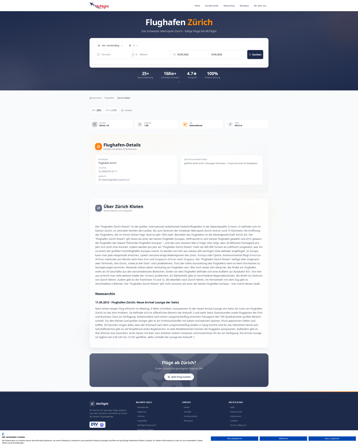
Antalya (202, 255)
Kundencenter (212, 5)
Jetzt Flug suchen (181, 376)
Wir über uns (260, 5)
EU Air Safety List (238, 425)
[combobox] (113, 54)
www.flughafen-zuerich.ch (115, 179)
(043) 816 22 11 (109, 171)
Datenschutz (236, 411)
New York (143, 259)
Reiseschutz (229, 5)
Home (197, 5)
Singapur (189, 259)
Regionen (142, 411)
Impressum (235, 416)
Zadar (192, 255)
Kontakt (187, 411)
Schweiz (128, 110)
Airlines (141, 416)
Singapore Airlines (165, 259)
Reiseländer (143, 407)
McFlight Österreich (147, 425)
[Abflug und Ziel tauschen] (133, 54)
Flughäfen (142, 420)
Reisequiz (244, 5)
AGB (232, 407)
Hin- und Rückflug (110, 45)
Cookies (234, 420)
